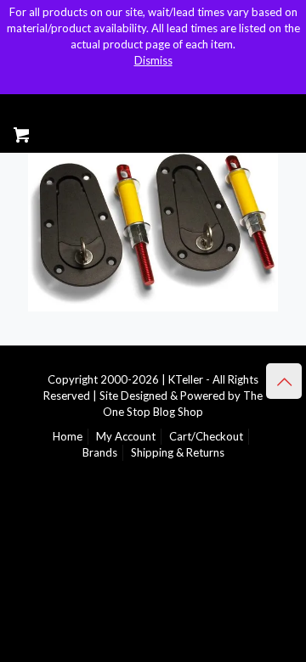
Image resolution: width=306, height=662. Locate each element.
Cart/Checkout (206, 436)
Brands (99, 452)
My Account (126, 436)
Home (67, 436)
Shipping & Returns (177, 452)
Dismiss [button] (153, 60)
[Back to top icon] (284, 381)
